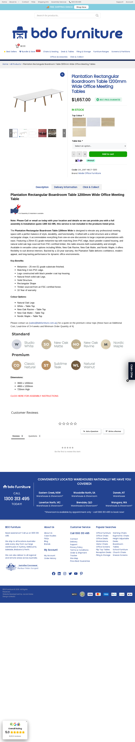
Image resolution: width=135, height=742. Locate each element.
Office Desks (102, 538)
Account (129, 2)
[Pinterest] (81, 574)
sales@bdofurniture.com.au (43, 323)
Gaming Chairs (120, 533)
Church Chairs (119, 552)
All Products (15, 64)
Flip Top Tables (103, 549)
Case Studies (50, 535)
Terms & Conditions (79, 550)
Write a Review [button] (115, 431)
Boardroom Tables (118, 545)
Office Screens (103, 546)
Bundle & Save (31, 51)
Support (119, 2)
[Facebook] (54, 574)
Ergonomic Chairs (121, 535)
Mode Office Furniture (89, 173)
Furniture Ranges (101, 51)
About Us (12, 2)
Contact (25, 2)
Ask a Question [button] (92, 431)
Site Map (74, 558)
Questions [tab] (32, 436)
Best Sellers (11, 51)
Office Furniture (103, 533)
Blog (46, 541)
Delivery (73, 541)
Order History (50, 558)
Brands (47, 544)
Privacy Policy (76, 547)
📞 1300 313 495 (75, 2)
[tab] (42, 187)
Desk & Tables (67, 51)
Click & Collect (77, 57)
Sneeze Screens (120, 555)
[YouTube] (76, 574)
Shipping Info (43, 2)
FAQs (33, 2)
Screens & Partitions (121, 51)
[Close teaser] (127, 380)
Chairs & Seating (50, 51)
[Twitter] (70, 574)
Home (4, 2)
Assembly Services (58, 2)
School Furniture (120, 549)
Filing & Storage (84, 51)
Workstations (102, 541)
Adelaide (9, 549)
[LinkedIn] (59, 574)
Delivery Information (65, 187)
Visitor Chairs (102, 544)
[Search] (97, 15)
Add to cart (108, 154)
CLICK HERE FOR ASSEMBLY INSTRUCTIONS (34, 396)
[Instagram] (65, 574)
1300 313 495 (17, 499)
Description (42, 187)
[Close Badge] (26, 721)
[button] (131, 371)
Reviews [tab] (16, 436)
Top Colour (78, 115)
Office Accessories (59, 57)
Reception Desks (103, 552)
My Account (49, 555)
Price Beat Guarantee (80, 561)
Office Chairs (102, 535)
